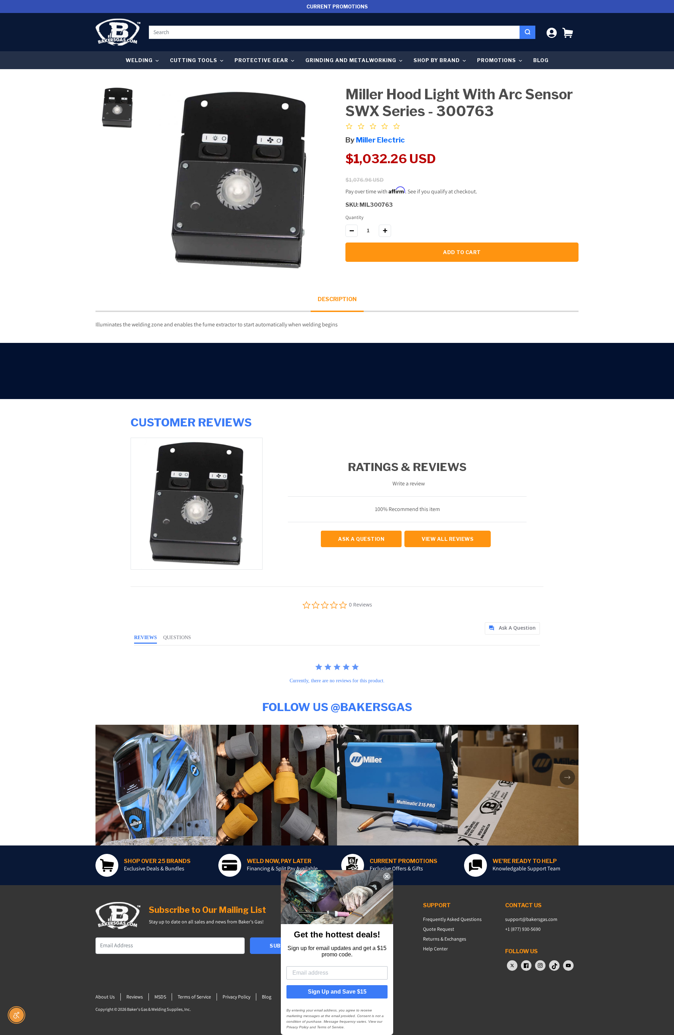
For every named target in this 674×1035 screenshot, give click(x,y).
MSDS (160, 997)
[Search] (527, 32)
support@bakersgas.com (531, 919)
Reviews (134, 997)
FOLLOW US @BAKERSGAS (337, 707)
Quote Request (438, 929)
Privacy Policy (236, 997)
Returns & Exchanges (444, 939)
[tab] (512, 628)
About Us (105, 997)
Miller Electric (380, 139)
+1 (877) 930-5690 (523, 929)
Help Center (435, 949)
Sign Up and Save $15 (337, 992)
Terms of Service (194, 997)
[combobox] (334, 32)
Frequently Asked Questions (452, 919)
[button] (567, 32)
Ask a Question (361, 539)
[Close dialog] (386, 876)
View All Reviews (448, 539)
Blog (541, 60)
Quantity (354, 217)
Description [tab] (337, 299)
